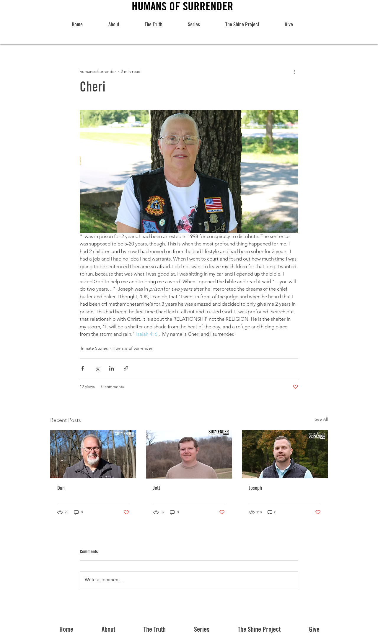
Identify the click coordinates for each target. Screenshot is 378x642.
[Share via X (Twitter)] (97, 368)
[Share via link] (126, 368)
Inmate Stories (94, 348)
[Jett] (189, 454)
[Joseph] (285, 454)
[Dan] (93, 454)
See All (321, 419)
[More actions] (294, 71)
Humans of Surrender (132, 348)
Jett (156, 488)
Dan (61, 488)
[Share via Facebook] (82, 368)
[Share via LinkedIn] (111, 368)
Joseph (255, 488)
